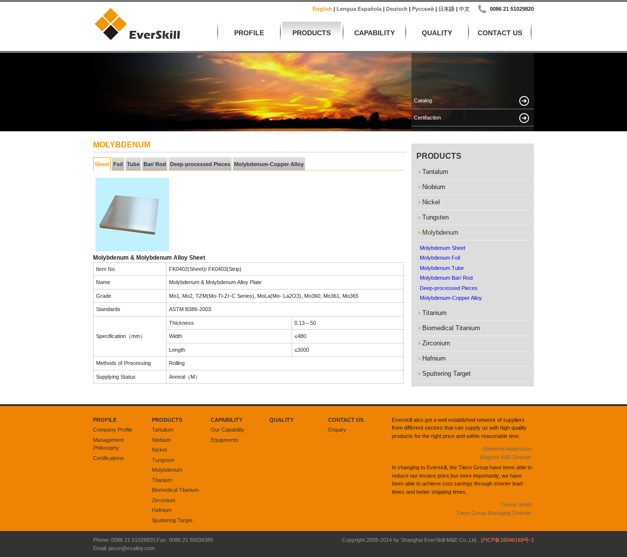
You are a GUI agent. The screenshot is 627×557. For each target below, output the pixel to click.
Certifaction (427, 118)
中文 (464, 9)
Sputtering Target (172, 520)
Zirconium (163, 500)
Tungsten (163, 460)
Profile (249, 33)
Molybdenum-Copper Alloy (269, 164)
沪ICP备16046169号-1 (507, 540)
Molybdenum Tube (442, 268)
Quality (437, 33)
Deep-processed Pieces (200, 164)
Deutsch (397, 9)
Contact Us (500, 33)
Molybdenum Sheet (442, 248)
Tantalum (162, 430)
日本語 (446, 9)
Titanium (162, 480)
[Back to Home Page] (137, 39)
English (322, 9)
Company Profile (112, 430)
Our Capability (227, 430)
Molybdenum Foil (440, 258)
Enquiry (337, 430)
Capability (374, 33)
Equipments (225, 440)
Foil (118, 164)
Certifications (108, 458)
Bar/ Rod (155, 164)
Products (311, 33)
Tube (133, 164)
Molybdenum (167, 470)
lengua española (359, 9)
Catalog (423, 100)
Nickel (159, 450)
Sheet (102, 164)
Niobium (161, 440)
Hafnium (161, 510)
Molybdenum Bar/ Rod (446, 278)
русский (423, 9)
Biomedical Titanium (175, 490)
